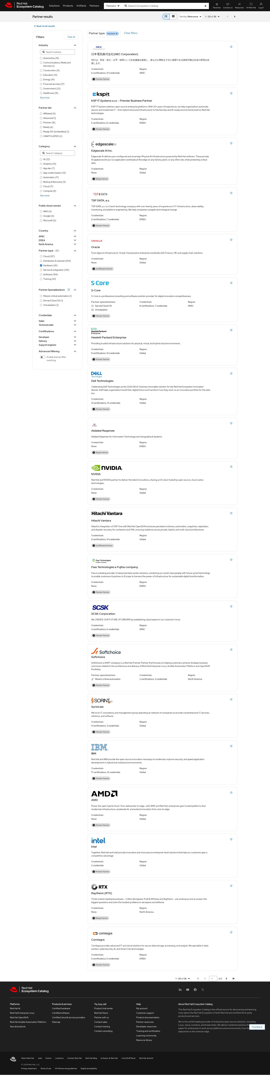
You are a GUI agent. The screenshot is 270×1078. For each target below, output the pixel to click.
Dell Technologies (102, 381)
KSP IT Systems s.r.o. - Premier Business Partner (121, 100)
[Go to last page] (233, 979)
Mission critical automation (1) (57, 296)
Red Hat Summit (146, 1058)
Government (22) (52, 88)
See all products (17, 1026)
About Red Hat (27, 1058)
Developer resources (146, 1026)
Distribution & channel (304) (57, 260)
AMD (94, 800)
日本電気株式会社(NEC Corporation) (114, 54)
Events (48, 1058)
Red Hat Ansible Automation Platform (28, 1022)
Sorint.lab (97, 707)
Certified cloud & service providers (68, 1017)
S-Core (95, 290)
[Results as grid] (173, 17)
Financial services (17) (53, 84)
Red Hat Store (101, 1013)
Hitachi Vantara (101, 520)
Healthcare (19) (50, 93)
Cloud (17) (48, 186)
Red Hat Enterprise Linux (22, 1013)
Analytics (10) (49, 163)
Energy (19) (49, 79)
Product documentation (147, 1017)
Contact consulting (103, 1031)
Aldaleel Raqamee (103, 430)
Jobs (40, 1058)
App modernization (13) (54, 172)
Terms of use (45, 1068)
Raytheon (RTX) (101, 893)
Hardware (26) (50, 265)
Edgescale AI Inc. (101, 150)
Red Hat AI (15, 1008)
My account (142, 1008)
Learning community (146, 1035)
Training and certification (148, 1031)
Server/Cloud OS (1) (53, 300)
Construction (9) (51, 70)
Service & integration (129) (56, 269)
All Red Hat (251, 7)
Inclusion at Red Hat (109, 1058)
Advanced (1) (49, 118)
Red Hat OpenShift (19, 1017)
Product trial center (103, 1008)
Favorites (217, 7)
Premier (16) (49, 122)
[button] (55, 290)
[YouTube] (188, 990)
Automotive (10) (51, 58)
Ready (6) (48, 127)
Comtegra (98, 939)
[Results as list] (166, 17)
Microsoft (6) (49, 220)
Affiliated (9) (49, 113)
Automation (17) (51, 177)
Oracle (95, 247)
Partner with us (101, 1017)
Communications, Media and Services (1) (57, 64)
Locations (59, 1058)
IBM (93, 753)
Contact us (227, 7)
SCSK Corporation (103, 613)
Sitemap (56, 1022)
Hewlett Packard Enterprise (108, 337)
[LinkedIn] (180, 990)
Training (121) (49, 279)
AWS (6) (47, 211)
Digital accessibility (89, 1068)
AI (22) (46, 159)
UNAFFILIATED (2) (52, 136)
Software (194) (50, 274)
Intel (94, 846)
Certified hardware (61, 1008)
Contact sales (100, 1022)
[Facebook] (195, 990)
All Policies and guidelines (66, 1068)
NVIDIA (96, 474)
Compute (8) (49, 191)
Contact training (102, 1026)
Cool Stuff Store (128, 1058)
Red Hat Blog (91, 1058)
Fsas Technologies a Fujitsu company (114, 567)
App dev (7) (49, 168)
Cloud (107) (49, 256)
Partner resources (145, 1022)
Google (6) (48, 215)
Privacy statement (29, 1068)
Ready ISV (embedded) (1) (56, 131)
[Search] (205, 6)
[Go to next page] (235, 17)
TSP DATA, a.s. (100, 200)
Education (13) (50, 75)
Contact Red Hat (74, 1058)
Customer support (145, 1013)
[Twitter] (203, 990)
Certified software (61, 1013)
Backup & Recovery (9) (54, 181)
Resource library (144, 1040)
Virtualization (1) (51, 305)
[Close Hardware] (117, 33)
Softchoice (98, 657)
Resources (239, 7)
